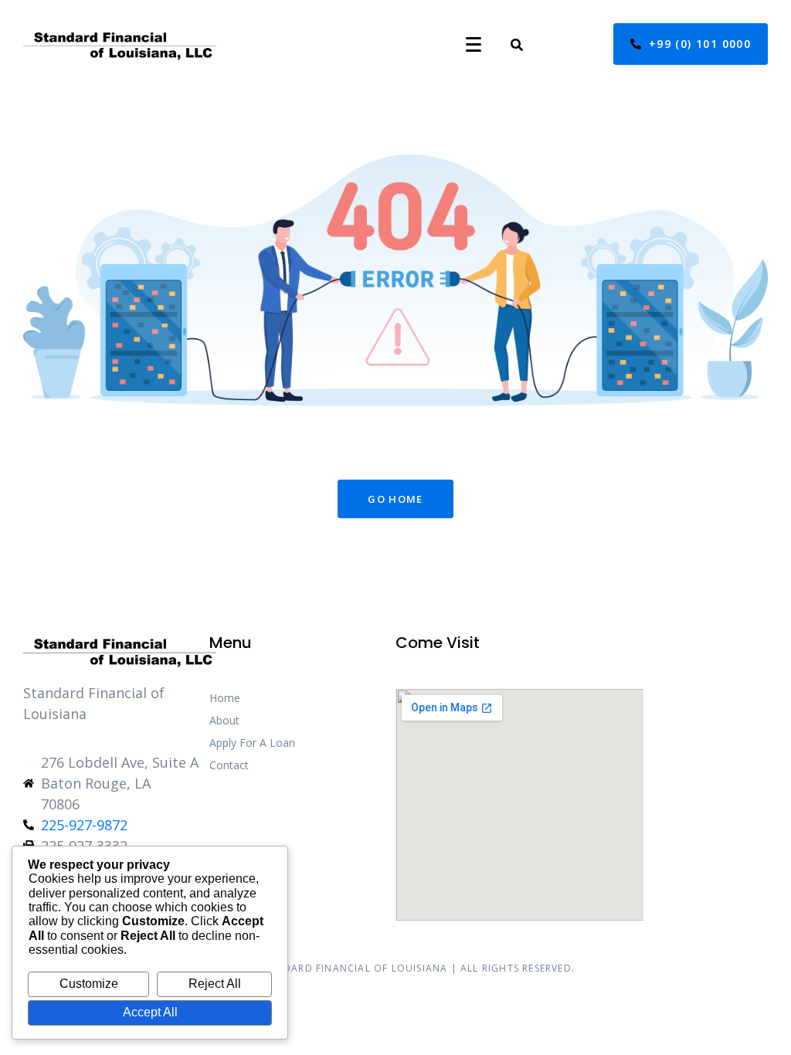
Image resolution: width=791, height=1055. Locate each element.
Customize (88, 983)
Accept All (150, 1012)
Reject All (214, 983)
